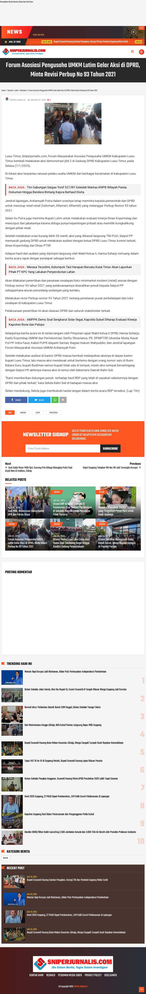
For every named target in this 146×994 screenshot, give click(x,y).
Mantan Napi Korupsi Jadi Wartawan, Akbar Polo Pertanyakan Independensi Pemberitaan (65, 671)
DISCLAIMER (110, 975)
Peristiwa (53, 413)
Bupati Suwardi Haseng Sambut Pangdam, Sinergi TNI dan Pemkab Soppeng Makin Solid (83, 42)
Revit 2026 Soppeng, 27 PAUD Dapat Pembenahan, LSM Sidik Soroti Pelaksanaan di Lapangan (67, 796)
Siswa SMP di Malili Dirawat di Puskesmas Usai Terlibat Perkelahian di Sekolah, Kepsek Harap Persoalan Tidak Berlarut (72, 509)
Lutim (38, 413)
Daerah (23, 413)
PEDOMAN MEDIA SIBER (70, 975)
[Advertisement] (73, 15)
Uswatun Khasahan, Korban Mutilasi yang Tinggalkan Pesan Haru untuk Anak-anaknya (116, 511)
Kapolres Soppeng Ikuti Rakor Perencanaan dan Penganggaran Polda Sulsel (59, 814)
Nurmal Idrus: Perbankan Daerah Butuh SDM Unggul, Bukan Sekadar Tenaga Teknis (63, 707)
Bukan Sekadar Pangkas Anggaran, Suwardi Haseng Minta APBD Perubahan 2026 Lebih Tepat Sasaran (71, 778)
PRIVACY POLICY (93, 975)
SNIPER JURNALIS (80, 987)
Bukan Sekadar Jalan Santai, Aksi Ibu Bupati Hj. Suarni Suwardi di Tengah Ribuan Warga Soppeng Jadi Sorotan (76, 689)
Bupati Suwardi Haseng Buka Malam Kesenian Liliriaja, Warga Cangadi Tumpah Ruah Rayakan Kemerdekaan (74, 743)
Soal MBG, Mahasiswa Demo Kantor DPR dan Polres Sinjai (26, 513)
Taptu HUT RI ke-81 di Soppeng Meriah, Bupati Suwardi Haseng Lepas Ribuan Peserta (63, 761)
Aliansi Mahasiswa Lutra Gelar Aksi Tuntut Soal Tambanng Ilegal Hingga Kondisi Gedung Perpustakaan (71, 543)
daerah (5, 858)
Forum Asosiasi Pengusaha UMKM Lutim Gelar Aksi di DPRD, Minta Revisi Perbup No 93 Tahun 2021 (27, 543)
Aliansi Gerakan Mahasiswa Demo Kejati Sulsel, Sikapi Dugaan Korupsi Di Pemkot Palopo (116, 543)
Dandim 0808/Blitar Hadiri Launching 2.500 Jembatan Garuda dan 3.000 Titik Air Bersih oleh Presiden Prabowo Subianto (80, 832)
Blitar (101, 492)
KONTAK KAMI (36, 975)
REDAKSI (50, 975)
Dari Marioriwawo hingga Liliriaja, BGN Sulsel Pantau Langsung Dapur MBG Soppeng (63, 725)
